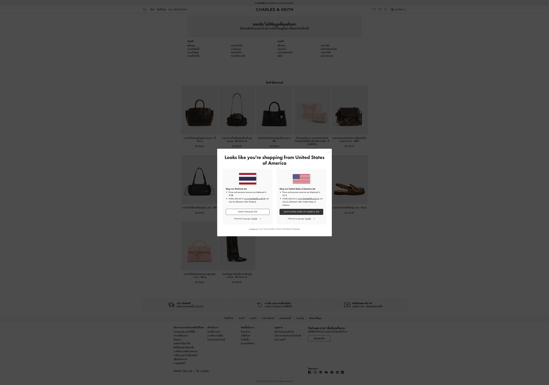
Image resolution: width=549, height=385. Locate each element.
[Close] (328, 152)
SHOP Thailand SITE (247, 211)
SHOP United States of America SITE (301, 211)
